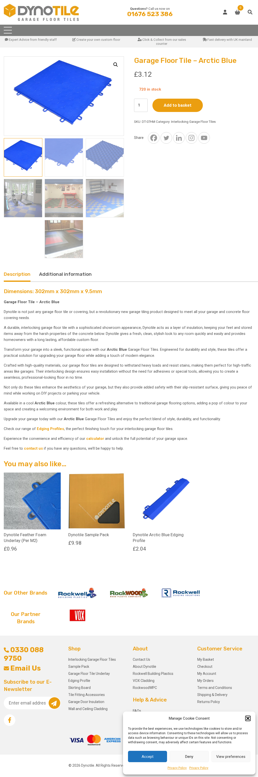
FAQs (137, 711)
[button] (247, 718)
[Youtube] (204, 138)
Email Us (25, 668)
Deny (189, 756)
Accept (147, 756)
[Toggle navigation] (8, 30)
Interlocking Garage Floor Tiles (193, 122)
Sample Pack (78, 667)
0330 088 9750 (24, 654)
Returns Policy (208, 702)
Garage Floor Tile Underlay (89, 674)
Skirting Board (79, 688)
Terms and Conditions (214, 688)
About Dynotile (144, 667)
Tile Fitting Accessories (86, 695)
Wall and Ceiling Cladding (88, 709)
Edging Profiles (50, 428)
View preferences (230, 756)
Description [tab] (17, 274)
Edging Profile (79, 681)
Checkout (204, 667)
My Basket (205, 659)
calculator (95, 438)
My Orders (205, 681)
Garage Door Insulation (86, 702)
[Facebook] (153, 138)
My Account (206, 674)
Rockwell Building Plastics (153, 674)
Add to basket (177, 105)
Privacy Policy (177, 768)
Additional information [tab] (65, 274)
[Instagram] (191, 138)
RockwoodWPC (145, 688)
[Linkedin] (179, 138)
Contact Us (141, 659)
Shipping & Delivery (212, 695)
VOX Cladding (143, 681)
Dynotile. (88, 765)
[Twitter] (166, 138)
